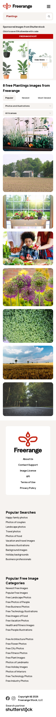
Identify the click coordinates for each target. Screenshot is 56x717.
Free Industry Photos (17, 680)
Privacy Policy (28, 488)
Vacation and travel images (20, 540)
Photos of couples (16, 522)
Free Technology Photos (19, 676)
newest (25, 97)
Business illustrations (17, 545)
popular (9, 97)
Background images (16, 550)
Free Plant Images (15, 657)
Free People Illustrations (19, 629)
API (28, 476)
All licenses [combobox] (11, 113)
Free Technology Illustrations (22, 611)
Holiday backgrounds (17, 554)
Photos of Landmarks (17, 662)
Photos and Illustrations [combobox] (17, 106)
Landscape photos (16, 526)
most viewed (44, 97)
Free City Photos (15, 648)
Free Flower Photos (16, 643)
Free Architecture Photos (19, 639)
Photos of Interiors (16, 671)
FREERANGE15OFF (28, 36)
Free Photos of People (18, 602)
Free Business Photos (17, 606)
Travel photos (13, 531)
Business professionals (18, 559)
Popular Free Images (17, 592)
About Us (28, 459)
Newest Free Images (17, 588)
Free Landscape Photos (18, 597)
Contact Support (28, 464)
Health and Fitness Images (20, 625)
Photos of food (14, 536)
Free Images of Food (17, 616)
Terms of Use (28, 482)
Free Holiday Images (17, 667)
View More (39, 59)
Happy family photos (17, 517)
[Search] (49, 16)
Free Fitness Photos (16, 653)
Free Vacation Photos (17, 620)
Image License (28, 470)
